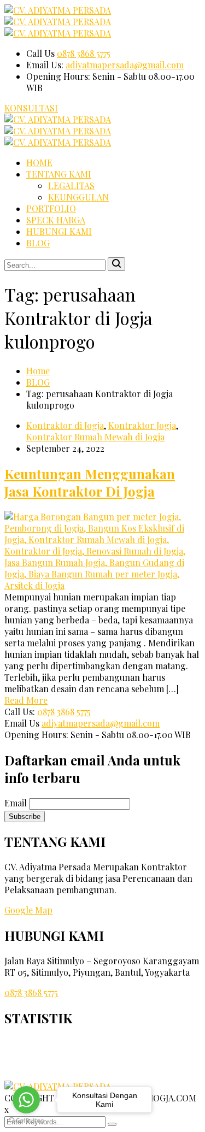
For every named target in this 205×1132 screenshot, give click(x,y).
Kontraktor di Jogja (65, 425)
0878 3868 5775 (83, 53)
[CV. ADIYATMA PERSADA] (57, 10)
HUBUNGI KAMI (59, 231)
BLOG (38, 243)
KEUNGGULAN (78, 197)
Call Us (40, 53)
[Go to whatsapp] (26, 1099)
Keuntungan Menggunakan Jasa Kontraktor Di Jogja (89, 482)
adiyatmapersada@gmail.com (125, 64)
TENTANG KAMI (58, 174)
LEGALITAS (71, 185)
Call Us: (19, 711)
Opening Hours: (59, 76)
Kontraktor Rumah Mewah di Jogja (95, 437)
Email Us (21, 723)
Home (38, 370)
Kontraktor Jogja (142, 425)
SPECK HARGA (55, 220)
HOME (39, 162)
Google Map (28, 910)
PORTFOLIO (51, 208)
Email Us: (44, 64)
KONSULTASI (31, 108)
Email (15, 803)
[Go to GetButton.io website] (26, 1120)
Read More (26, 700)
